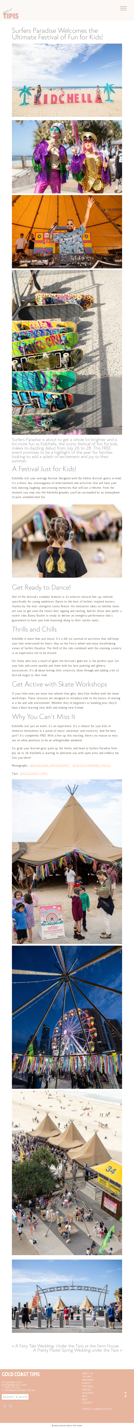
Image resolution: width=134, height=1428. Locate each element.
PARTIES (86, 1389)
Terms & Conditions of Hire (97, 1409)
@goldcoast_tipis (34, 773)
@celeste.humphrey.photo (91, 765)
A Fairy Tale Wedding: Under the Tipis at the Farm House (67, 1346)
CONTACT (87, 1402)
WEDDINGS (87, 1379)
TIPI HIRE (87, 1376)
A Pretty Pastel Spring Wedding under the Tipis (76, 1350)
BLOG (85, 1399)
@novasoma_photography (50, 765)
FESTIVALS (87, 1386)
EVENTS (86, 1383)
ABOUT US (87, 1373)
